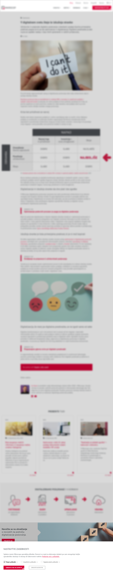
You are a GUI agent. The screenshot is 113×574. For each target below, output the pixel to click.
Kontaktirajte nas (102, 8)
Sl (109, 3)
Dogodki (94, 3)
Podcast (78, 3)
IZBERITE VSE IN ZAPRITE (14, 568)
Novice (86, 3)
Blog (71, 3)
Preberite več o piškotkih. (51, 556)
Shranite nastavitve (37, 567)
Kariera (101, 3)
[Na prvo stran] (9, 8)
